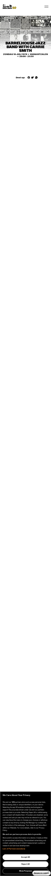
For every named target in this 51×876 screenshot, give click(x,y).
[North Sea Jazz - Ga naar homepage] (9, 6)
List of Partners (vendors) (14, 849)
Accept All (25, 857)
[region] (25, 834)
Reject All (25, 864)
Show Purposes (25, 871)
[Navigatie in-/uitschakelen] (46, 6)
